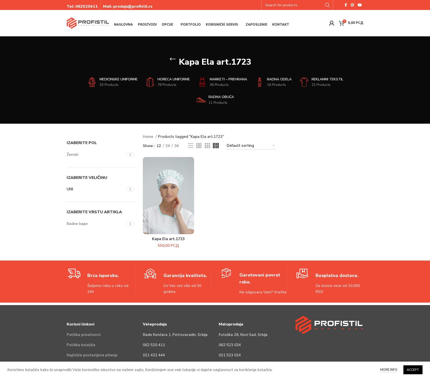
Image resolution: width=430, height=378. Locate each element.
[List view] (190, 145)
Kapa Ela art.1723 (168, 238)
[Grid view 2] (198, 145)
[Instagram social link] (352, 5)
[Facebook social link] (345, 5)
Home (148, 136)
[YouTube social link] (359, 5)
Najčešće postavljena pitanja (92, 355)
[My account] (332, 23)
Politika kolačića (81, 344)
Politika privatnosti (84, 334)
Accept (413, 370)
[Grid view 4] (216, 145)
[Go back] (172, 59)
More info (388, 370)
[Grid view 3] (207, 145)
